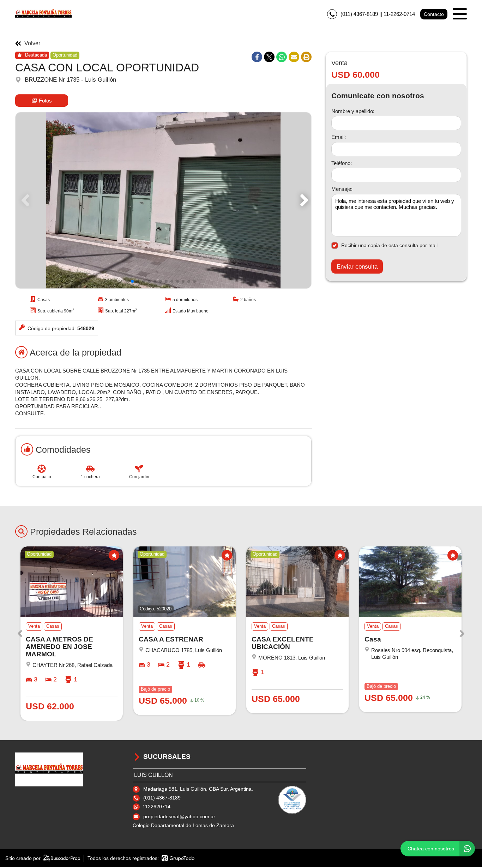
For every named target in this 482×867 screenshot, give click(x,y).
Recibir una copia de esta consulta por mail (389, 245)
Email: (338, 137)
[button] (303, 200)
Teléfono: (341, 163)
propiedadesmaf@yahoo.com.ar (179, 816)
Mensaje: (342, 189)
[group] (163, 200)
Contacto (434, 14)
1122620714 (156, 806)
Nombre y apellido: (352, 111)
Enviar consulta (357, 266)
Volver (32, 43)
